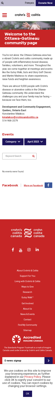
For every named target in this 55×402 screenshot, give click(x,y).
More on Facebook (33, 185)
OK (27, 393)
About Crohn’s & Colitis (27, 270)
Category (11, 141)
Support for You (27, 276)
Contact (27, 319)
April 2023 (33, 141)
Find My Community (27, 325)
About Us (27, 309)
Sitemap (27, 330)
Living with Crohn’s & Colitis (27, 281)
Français (29, 2)
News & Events (27, 314)
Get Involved (27, 303)
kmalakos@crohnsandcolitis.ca (20, 117)
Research (27, 292)
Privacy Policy (32, 376)
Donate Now (45, 3)
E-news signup (13, 360)
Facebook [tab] (48, 185)
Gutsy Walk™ (27, 297)
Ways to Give (27, 286)
